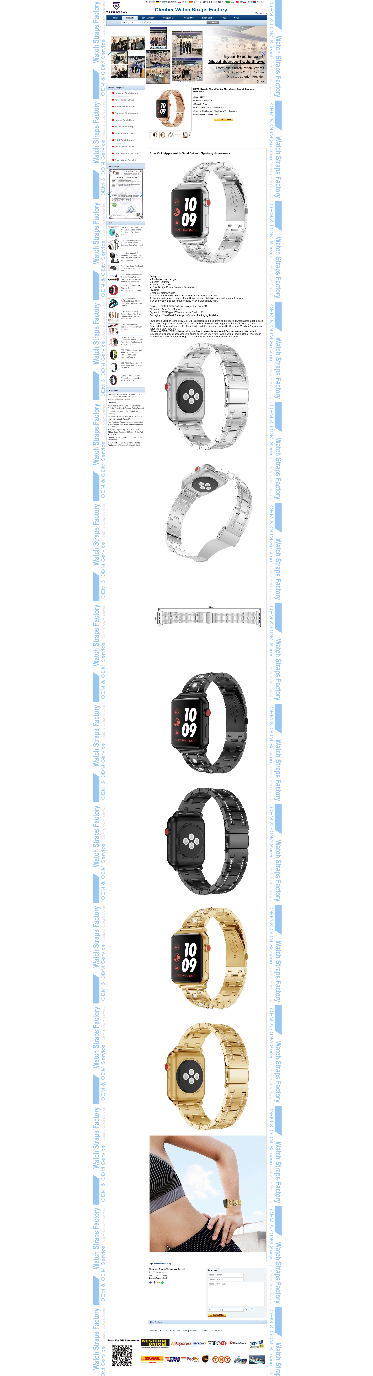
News (236, 18)
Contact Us (189, 18)
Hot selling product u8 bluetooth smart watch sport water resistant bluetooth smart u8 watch (131, 256)
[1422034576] (154, 1282)
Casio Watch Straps (124, 147)
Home (115, 18)
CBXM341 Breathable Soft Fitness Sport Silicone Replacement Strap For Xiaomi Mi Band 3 (131, 353)
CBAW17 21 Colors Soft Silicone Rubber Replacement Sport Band (131, 288)
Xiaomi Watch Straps (125, 106)
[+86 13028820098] (162, 1282)
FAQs (224, 18)
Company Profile (148, 18)
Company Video (169, 18)
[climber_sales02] (150, 1282)
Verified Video (262, 13)
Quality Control (208, 18)
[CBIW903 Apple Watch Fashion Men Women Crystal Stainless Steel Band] (170, 109)
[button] (178, 81)
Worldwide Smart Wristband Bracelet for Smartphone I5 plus (132, 268)
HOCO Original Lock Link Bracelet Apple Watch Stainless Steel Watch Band (132, 242)
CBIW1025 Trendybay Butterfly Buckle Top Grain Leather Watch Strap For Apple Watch (131, 315)
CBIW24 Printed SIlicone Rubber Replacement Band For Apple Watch (131, 378)
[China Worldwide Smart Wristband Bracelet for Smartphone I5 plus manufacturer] (113, 268)
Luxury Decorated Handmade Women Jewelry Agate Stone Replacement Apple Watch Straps (132, 340)
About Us (154, 1331)
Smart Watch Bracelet (125, 160)
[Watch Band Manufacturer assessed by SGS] (186, 83)
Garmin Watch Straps (125, 133)
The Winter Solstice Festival (119, 400)
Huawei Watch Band (124, 120)
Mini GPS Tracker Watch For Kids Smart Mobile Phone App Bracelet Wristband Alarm (132, 231)
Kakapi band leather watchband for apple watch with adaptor (131, 327)
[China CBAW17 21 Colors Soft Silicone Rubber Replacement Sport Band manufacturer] (113, 290)
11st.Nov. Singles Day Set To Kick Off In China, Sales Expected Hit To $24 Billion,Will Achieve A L (125, 432)
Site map (193, 1331)
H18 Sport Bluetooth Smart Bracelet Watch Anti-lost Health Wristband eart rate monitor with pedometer (131, 278)
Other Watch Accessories (127, 153)
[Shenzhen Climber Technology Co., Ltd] (116, 7)
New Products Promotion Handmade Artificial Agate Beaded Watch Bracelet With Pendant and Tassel (126, 424)
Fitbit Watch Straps (124, 140)
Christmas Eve (113, 403)
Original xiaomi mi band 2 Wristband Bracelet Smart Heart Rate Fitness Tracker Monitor (131, 302)
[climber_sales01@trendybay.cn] (158, 1282)
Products (130, 18)
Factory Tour (175, 1331)
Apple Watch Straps (124, 100)
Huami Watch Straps (125, 126)
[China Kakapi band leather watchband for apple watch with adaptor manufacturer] (113, 328)
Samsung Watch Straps (126, 113)
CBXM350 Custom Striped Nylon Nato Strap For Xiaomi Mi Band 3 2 (132, 365)
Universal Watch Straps (126, 93)
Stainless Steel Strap (162, 1264)
